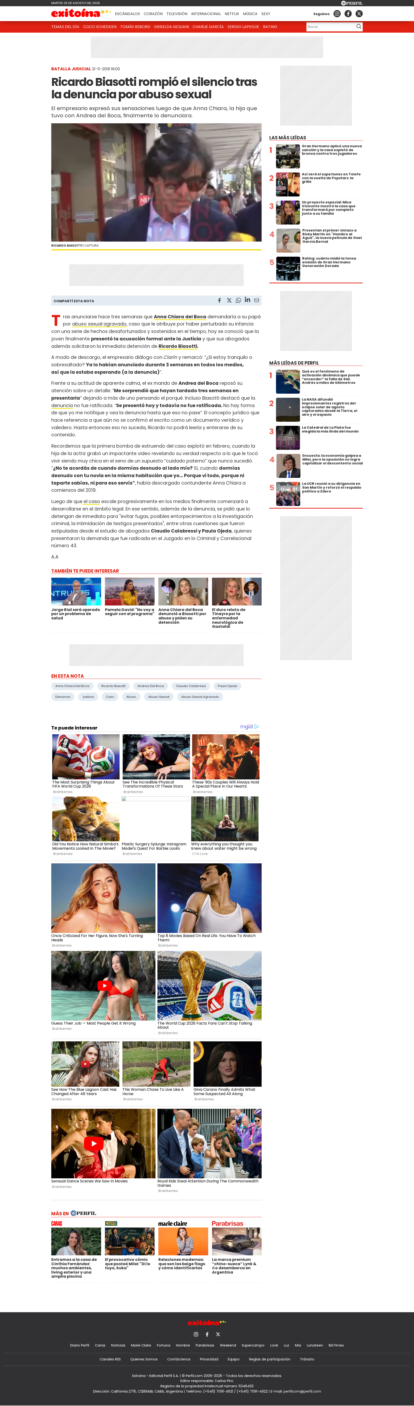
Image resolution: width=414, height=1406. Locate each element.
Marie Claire (141, 1345)
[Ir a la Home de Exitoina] (81, 14)
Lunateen (315, 1345)
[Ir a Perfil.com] (352, 4)
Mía (298, 1345)
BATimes (336, 1345)
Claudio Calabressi (191, 686)
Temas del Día (65, 27)
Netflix (232, 14)
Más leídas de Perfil (294, 363)
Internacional (206, 14)
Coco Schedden (99, 27)
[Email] (256, 301)
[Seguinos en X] (359, 13)
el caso (91, 501)
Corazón (153, 14)
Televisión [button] (177, 14)
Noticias (118, 1345)
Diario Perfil (79, 1345)
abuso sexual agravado (99, 324)
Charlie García (208, 27)
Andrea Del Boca (151, 686)
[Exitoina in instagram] (337, 13)
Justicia (88, 697)
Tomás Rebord (135, 27)
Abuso (131, 697)
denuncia (62, 405)
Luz (286, 1345)
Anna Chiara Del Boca (72, 686)
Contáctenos (178, 1359)
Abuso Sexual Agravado (200, 697)
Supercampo (253, 1345)
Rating (270, 27)
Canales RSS (110, 1359)
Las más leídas (287, 138)
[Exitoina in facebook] (348, 13)
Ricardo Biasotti (178, 346)
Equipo (234, 1359)
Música (250, 14)
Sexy (265, 14)
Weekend (228, 1345)
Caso (110, 697)
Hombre (183, 1345)
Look (274, 1345)
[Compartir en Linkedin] (247, 300)
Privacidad (209, 1359)
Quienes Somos (144, 1359)
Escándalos (127, 14)
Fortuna (163, 1345)
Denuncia (62, 697)
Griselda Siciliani (171, 27)
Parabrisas (205, 1345)
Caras (100, 1345)
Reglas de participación (269, 1359)
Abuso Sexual (158, 697)
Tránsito (307, 1359)
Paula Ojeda (227, 686)
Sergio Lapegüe (243, 27)
